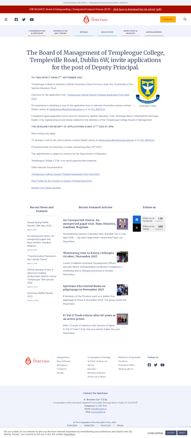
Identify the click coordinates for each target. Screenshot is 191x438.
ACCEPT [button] (171, 433)
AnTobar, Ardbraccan (97, 361)
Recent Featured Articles (95, 207)
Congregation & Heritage (99, 357)
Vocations (122, 361)
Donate (60, 373)
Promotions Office (126, 365)
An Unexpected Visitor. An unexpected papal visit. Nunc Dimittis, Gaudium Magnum (40, 241)
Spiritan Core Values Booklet (46, 187)
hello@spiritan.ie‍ (99, 409)
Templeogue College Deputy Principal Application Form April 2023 (65, 174)
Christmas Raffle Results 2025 (40, 295)
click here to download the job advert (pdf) (137, 9)
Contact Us (62, 369)
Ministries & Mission (97, 373)
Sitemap (120, 425)
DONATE (168, 19)
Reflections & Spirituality (129, 357)
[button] (6, 19)
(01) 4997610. (98, 109)
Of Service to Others (97, 376)
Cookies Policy (89, 425)
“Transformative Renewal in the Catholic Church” (41, 258)
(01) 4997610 (147, 140)
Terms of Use (106, 425)
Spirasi (91, 365)
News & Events (63, 361)
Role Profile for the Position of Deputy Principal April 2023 (61, 180)
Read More (69, 434)
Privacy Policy (72, 425)
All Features (62, 365)
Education (92, 369)
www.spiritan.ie (98, 412)
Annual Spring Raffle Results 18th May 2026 (39, 224)
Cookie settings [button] (155, 433)
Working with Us (125, 369)
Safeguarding (63, 357)
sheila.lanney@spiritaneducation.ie (66, 109)
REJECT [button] (182, 433)
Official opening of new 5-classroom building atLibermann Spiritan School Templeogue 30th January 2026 (41, 276)
